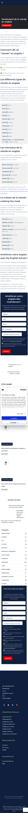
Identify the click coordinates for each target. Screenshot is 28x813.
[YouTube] (17, 705)
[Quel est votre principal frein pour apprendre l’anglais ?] (4, 507)
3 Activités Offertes (7, 761)
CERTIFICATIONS (13, 533)
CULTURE (13, 544)
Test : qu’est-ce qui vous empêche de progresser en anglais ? (11, 521)
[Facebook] (4, 705)
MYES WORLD (6, 698)
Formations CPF (7, 716)
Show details (20, 413)
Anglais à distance (7, 731)
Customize (13, 422)
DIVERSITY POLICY (7, 693)
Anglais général (6, 719)
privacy (14, 810)
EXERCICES (13, 548)
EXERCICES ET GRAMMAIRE (13, 551)
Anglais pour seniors (8, 726)
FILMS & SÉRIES (13, 555)
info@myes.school (20, 809)
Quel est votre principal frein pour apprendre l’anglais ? (16, 506)
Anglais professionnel (8, 724)
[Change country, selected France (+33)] (3, 329)
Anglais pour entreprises (9, 734)
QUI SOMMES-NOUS (8, 686)
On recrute (5, 747)
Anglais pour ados (7, 721)
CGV (3, 696)
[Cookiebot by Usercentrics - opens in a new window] (20, 390)
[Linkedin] (13, 705)
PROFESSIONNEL (13, 569)
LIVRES (13, 566)
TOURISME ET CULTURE (13, 576)
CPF (13, 540)
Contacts (5, 745)
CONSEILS (13, 537)
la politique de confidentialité (15, 341)
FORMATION (13, 558)
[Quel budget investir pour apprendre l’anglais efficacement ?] (11, 512)
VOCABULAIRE (7, 25)
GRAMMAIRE (13, 562)
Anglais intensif (6, 729)
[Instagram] (8, 705)
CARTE (4, 750)
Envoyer (6, 351)
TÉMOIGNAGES (13, 573)
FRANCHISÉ (5, 688)
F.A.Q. (4, 691)
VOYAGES (13, 583)
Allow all (14, 418)
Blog (3, 763)
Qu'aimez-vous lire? (8, 627)
